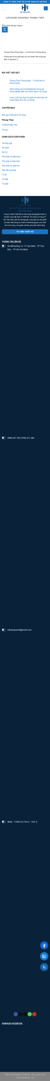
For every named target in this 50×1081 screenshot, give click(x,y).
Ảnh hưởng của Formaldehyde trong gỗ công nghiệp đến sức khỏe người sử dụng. (28, 90)
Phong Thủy (7, 120)
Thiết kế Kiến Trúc (9, 125)
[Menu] (4, 8)
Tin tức (5, 130)
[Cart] (46, 8)
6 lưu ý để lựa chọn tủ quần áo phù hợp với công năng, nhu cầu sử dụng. (28, 98)
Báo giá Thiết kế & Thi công (14, 115)
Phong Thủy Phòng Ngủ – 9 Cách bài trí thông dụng (27, 81)
